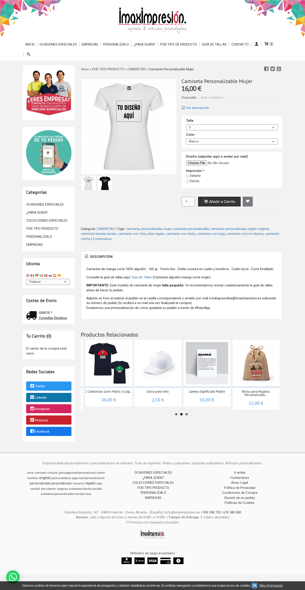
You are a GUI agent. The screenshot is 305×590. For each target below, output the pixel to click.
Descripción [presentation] (101, 257)
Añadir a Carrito (221, 201)
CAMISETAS (106, 229)
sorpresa (62, 488)
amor (30, 472)
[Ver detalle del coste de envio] (32, 316)
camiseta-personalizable (191, 229)
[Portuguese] (46, 276)
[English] (28, 276)
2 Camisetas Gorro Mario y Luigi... (108, 391)
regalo (90, 483)
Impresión (195, 171)
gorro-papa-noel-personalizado (77, 472)
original (44, 478)
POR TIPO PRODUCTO (42, 229)
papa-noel (78, 478)
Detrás (194, 181)
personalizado (61, 483)
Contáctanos (239, 478)
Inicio (30, 44)
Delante (195, 176)
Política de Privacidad (239, 488)
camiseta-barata (93, 234)
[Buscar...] (28, 55)
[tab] (98, 257)
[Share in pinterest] (279, 69)
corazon (52, 472)
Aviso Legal (239, 483)
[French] (32, 276)
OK (254, 586)
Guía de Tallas (214, 44)
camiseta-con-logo (211, 234)
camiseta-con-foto (132, 234)
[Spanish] (54, 276)
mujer (167, 229)
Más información (271, 586)
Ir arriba (239, 473)
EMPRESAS (90, 44)
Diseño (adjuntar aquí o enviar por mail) (217, 156)
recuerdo (78, 483)
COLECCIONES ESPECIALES (46, 221)
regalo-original (258, 229)
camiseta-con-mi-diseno (245, 234)
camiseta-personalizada (228, 229)
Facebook (42, 432)
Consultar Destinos (53, 318)
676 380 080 (232, 512)
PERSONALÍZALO (116, 44)
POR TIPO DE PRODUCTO (178, 44)
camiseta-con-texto (180, 234)
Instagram (42, 409)
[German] (37, 276)
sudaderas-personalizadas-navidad (63, 494)
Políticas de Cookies (240, 503)
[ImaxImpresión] (152, 19)
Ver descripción (197, 108)
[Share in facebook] (266, 69)
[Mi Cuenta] (256, 44)
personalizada (151, 229)
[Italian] (41, 276)
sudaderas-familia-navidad (85, 488)
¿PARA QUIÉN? (144, 44)
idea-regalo (156, 234)
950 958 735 (212, 512)
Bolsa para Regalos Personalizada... (256, 393)
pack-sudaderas (61, 478)
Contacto (240, 44)
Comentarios (102, 239)
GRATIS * (45, 313)
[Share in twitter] (272, 69)
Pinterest (41, 420)
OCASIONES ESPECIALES (58, 44)
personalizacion (95, 478)
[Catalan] (59, 276)
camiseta (133, 229)
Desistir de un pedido (239, 498)
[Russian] (50, 276)
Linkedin (41, 398)
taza (88, 494)
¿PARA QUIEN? (37, 213)
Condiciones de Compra (239, 493)
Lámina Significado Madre (207, 391)
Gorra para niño (158, 391)
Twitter (40, 386)
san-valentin (48, 488)
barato (111, 234)
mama (101, 472)
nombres (32, 478)
